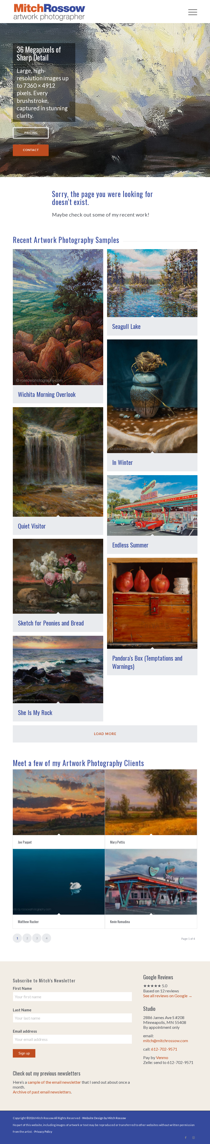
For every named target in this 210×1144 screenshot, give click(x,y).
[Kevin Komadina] (151, 881)
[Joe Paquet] (59, 802)
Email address (25, 1031)
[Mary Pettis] (151, 802)
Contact (31, 150)
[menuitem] (190, 11)
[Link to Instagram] (193, 1137)
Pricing (30, 133)
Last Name (22, 1010)
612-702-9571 (164, 1049)
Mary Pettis (117, 842)
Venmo (162, 1057)
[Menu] (190, 11)
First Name (22, 988)
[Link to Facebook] (186, 1137)
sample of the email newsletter (54, 1082)
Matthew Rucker (28, 921)
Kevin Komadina (120, 921)
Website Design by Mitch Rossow (104, 1118)
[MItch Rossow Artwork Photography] (49, 11)
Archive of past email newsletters (42, 1091)
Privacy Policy (43, 1131)
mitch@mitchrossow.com (165, 1040)
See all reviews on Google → (167, 995)
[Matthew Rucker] (59, 881)
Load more (105, 734)
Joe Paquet (25, 842)
